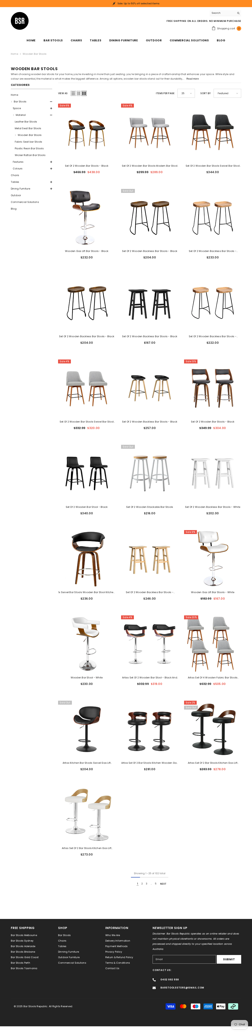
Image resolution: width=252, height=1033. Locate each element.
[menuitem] (31, 95)
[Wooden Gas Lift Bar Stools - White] (212, 558)
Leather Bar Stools (26, 121)
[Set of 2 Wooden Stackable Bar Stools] (149, 473)
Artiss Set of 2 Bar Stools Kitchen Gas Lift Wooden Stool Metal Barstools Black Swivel (212, 763)
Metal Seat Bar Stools (28, 128)
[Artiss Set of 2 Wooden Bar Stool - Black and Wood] (149, 644)
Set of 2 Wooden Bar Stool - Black (87, 507)
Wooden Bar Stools (34, 54)
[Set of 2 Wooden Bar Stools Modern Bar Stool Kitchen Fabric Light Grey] (149, 132)
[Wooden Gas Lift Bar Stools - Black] (86, 217)
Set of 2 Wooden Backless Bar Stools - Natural (212, 251)
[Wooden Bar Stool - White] (86, 644)
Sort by (205, 93)
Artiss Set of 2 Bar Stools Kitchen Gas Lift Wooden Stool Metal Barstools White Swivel (86, 848)
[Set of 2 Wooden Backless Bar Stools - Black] (149, 217)
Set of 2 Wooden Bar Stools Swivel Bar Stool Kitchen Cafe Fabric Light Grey (87, 422)
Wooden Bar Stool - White (87, 677)
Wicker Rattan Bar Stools (30, 155)
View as (63, 93)
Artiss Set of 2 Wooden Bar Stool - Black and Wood (149, 678)
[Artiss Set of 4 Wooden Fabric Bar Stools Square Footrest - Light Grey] (212, 644)
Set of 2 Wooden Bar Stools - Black (86, 165)
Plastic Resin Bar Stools (29, 148)
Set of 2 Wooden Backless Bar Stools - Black (149, 251)
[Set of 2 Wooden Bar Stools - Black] (86, 132)
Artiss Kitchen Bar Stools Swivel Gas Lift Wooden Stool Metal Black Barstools (87, 763)
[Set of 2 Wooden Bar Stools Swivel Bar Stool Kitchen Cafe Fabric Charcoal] (212, 132)
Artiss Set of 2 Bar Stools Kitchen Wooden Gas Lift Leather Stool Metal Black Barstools (149, 763)
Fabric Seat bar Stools (28, 141)
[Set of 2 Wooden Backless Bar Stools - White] (212, 473)
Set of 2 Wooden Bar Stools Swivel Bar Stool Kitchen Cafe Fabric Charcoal (213, 166)
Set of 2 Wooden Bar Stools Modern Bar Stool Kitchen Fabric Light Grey (149, 166)
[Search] (225, 13)
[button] (31, 101)
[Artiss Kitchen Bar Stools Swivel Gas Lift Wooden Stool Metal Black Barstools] (86, 729)
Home (14, 54)
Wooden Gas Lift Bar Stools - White (212, 592)
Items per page (165, 93)
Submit (229, 959)
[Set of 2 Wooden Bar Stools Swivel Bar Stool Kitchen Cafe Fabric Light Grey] (86, 388)
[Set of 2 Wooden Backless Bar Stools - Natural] (212, 217)
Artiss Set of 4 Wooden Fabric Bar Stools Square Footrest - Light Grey (213, 678)
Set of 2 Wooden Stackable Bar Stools (149, 507)
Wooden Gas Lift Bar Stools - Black (86, 251)
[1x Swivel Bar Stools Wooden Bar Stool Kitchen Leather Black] (86, 558)
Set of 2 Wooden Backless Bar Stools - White (212, 507)
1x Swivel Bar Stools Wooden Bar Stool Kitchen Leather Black (86, 593)
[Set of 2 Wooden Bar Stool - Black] (86, 473)
